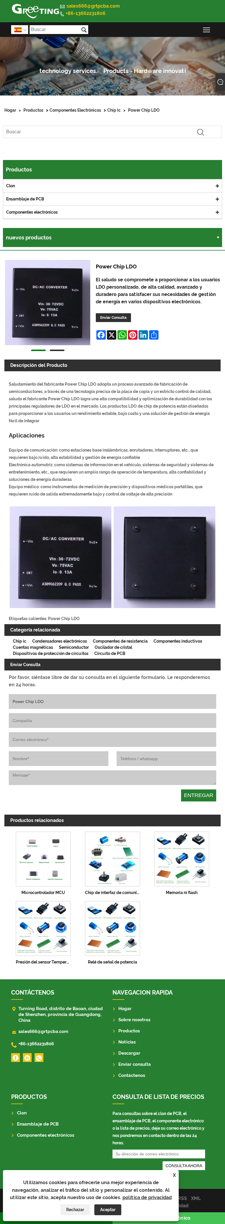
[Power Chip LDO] (47, 303)
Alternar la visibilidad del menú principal (206, 29)
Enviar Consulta (113, 318)
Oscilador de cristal (113, 647)
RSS (182, 1198)
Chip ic (114, 110)
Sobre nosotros (134, 1019)
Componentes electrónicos (75, 110)
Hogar (10, 110)
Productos (33, 110)
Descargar (129, 1053)
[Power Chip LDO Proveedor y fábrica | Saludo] (35, 11)
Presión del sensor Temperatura (45, 962)
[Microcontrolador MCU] (43, 857)
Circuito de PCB (109, 653)
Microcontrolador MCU (43, 892)
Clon (10, 185)
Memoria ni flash (181, 892)
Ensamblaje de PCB (25, 199)
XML (196, 1198)
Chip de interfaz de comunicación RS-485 (114, 892)
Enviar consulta (134, 1064)
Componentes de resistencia (120, 641)
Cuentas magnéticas (33, 647)
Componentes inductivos (178, 641)
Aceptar (107, 1209)
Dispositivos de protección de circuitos (50, 653)
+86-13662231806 (85, 13)
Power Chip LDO (144, 110)
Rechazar (75, 1209)
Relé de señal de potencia (112, 962)
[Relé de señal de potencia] (112, 927)
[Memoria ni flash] (181, 857)
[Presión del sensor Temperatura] (43, 927)
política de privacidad (147, 1197)
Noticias (127, 1042)
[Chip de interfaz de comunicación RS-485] (112, 857)
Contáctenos (131, 1075)
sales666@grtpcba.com (93, 6)
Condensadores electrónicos (59, 641)
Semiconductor (74, 647)
